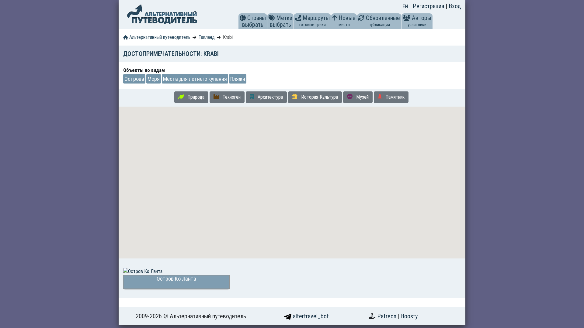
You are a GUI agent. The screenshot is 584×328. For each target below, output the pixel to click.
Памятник (394, 97)
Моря (154, 79)
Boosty (409, 316)
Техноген (231, 97)
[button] (243, 18)
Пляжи (237, 79)
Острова (134, 79)
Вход (455, 6)
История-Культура (319, 97)
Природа (195, 97)
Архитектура (269, 97)
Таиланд (207, 37)
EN (405, 6)
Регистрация (429, 6)
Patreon (387, 316)
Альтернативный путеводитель (159, 37)
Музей (362, 97)
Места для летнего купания (195, 79)
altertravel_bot (310, 316)
